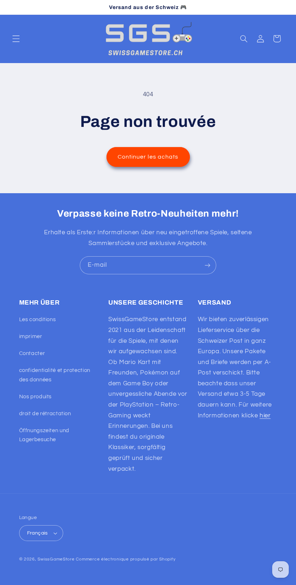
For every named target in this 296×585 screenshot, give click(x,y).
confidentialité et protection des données (54, 375)
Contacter (32, 353)
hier (265, 415)
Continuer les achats (148, 157)
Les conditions (37, 319)
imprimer (30, 336)
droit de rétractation (45, 413)
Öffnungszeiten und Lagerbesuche (44, 435)
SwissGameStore (56, 559)
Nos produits (35, 396)
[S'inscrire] (207, 265)
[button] (16, 38)
